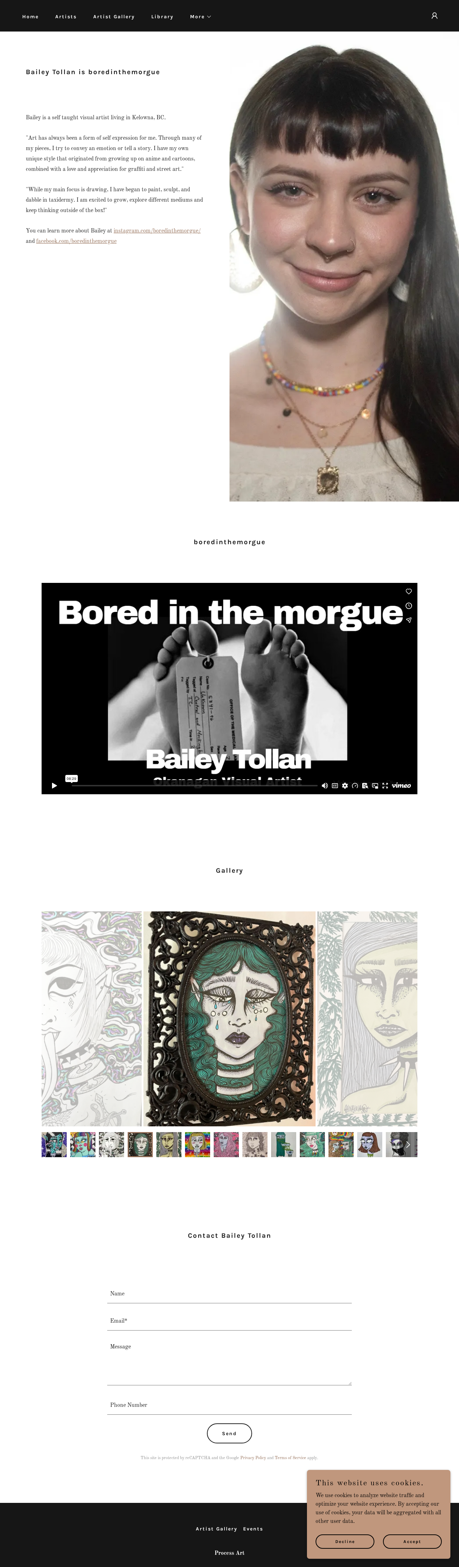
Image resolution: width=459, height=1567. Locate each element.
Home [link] (30, 17)
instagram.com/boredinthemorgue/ (157, 231)
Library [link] (162, 17)
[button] (198, 17)
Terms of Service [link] (290, 1458)
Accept (412, 1541)
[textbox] (229, 1294)
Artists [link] (66, 17)
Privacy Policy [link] (253, 1458)
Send (229, 1434)
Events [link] (253, 1529)
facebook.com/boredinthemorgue (76, 241)
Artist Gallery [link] (114, 17)
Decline (345, 1541)
